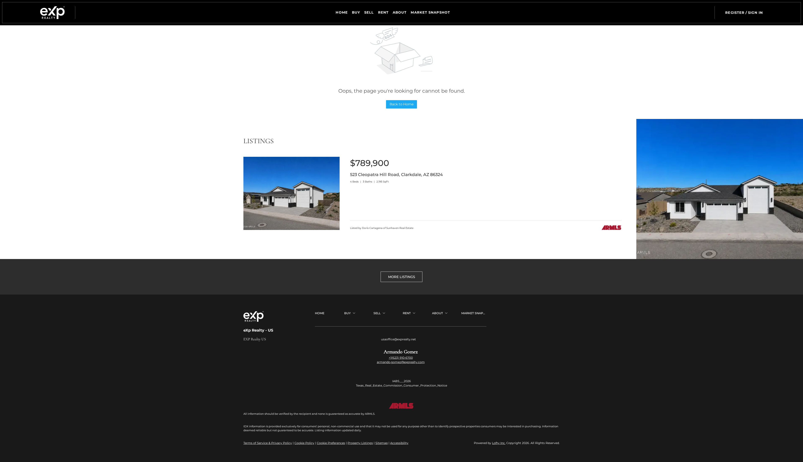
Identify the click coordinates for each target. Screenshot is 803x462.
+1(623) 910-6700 (401, 358)
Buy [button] (356, 12)
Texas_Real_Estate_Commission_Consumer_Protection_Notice (401, 385)
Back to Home (402, 104)
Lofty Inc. (498, 443)
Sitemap (381, 443)
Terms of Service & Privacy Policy (267, 443)
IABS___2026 (401, 381)
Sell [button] (369, 12)
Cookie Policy (304, 443)
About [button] (400, 12)
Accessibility (399, 443)
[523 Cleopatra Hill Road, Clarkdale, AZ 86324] (291, 229)
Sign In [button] (755, 13)
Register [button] (734, 13)
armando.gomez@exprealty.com (401, 362)
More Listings (401, 277)
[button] (52, 12)
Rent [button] (383, 12)
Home (342, 12)
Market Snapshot (430, 12)
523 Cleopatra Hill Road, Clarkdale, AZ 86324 (396, 174)
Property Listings (360, 443)
